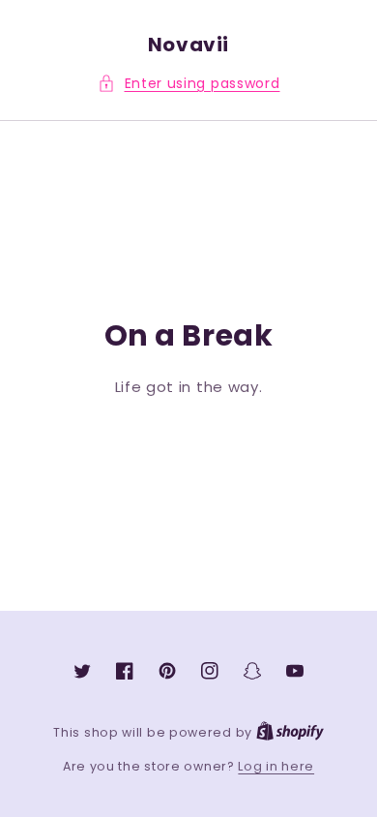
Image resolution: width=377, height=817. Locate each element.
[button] (189, 84)
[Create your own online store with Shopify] (290, 732)
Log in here (276, 766)
